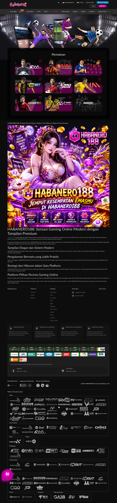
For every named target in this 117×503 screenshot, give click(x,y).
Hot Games (13, 11)
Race (38, 11)
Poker (83, 11)
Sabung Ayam (102, 11)
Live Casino (30, 11)
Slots (21, 11)
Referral (33, 298)
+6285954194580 (80, 292)
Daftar (103, 6)
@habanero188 (79, 295)
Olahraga (55, 11)
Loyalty (33, 295)
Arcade (75, 11)
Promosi (33, 292)
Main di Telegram (103, 2)
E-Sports (91, 11)
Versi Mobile (91, 2)
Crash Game (65, 11)
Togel (46, 11)
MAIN (28, 66)
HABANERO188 (11, 237)
